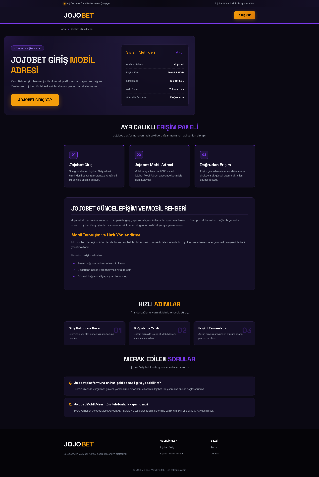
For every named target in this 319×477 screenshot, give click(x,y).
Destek (215, 453)
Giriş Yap (245, 15)
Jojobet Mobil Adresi (171, 453)
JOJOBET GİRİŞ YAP (35, 99)
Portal (63, 29)
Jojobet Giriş (167, 447)
